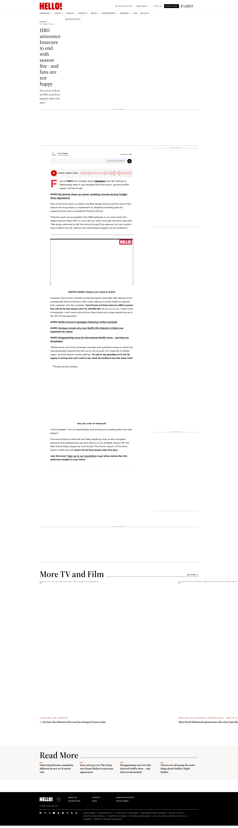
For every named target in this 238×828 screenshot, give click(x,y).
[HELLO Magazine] (51, 6)
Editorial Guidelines (139, 816)
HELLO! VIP (144, 13)
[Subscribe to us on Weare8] (72, 813)
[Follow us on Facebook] (45, 813)
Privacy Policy (176, 813)
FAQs (94, 801)
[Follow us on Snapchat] (63, 813)
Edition (142, 6)
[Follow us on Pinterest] (67, 813)
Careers (87, 819)
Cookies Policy (105, 813)
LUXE (135, 13)
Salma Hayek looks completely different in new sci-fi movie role (56, 768)
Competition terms (117, 816)
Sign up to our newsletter (81, 456)
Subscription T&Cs (124, 797)
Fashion (69, 13)
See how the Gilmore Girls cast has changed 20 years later (74, 722)
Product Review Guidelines (108, 819)
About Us (72, 797)
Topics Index (122, 801)
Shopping (124, 13)
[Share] (129, 161)
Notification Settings (94, 816)
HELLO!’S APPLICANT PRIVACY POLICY (170, 816)
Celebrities (45, 13)
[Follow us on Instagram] (41, 813)
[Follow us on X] (50, 813)
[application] (91, 262)
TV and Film (47, 24)
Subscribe (171, 6)
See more (191, 575)
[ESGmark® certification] (57, 799)
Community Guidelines (127, 813)
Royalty (57, 13)
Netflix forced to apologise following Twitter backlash (87, 322)
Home (43, 22)
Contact (96, 797)
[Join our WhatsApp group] (76, 813)
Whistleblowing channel (153, 813)
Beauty (94, 13)
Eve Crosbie (63, 153)
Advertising (74, 801)
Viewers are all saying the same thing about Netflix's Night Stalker (178, 768)
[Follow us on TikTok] (54, 813)
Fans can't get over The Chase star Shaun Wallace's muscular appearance (96, 768)
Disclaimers (89, 813)
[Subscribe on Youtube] (59, 813)
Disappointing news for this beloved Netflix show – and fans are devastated (135, 768)
